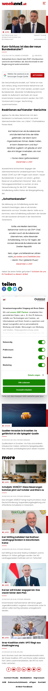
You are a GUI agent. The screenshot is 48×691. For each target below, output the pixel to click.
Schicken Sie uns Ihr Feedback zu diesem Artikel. (24, 272)
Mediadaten (26, 678)
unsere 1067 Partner (19, 312)
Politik (7, 32)
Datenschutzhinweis (17, 682)
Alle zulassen (24, 382)
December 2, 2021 (24, 162)
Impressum (39, 678)
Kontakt (42, 682)
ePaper (32, 682)
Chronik (7, 426)
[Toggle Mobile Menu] (44, 3)
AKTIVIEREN (37, 75)
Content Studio (11, 678)
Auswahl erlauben (24, 390)
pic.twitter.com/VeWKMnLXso (26, 256)
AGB (4, 682)
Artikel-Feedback (24, 686)
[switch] (41, 350)
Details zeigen (34, 375)
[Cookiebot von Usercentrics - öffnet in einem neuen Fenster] (34, 299)
